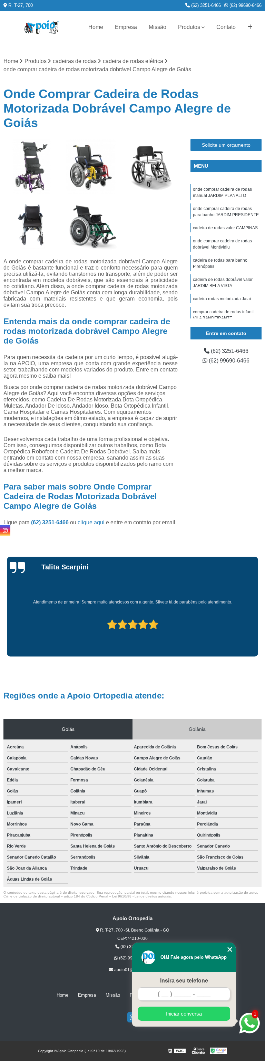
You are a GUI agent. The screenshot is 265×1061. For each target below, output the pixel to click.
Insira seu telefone (184, 981)
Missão (157, 27)
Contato (226, 27)
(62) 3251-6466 (205, 5)
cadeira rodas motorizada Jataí (222, 298)
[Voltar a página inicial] (41, 27)
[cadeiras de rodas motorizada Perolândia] (31, 167)
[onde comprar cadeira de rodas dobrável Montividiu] (91, 225)
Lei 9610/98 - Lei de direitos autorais (141, 896)
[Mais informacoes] (250, 27)
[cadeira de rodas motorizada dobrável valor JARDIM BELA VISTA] (31, 225)
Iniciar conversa (184, 1014)
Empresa (126, 27)
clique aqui (91, 522)
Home (95, 27)
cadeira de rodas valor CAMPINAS (225, 227)
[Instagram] (5, 530)
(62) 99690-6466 (245, 5)
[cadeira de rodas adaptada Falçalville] (91, 167)
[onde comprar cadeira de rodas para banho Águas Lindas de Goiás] (150, 167)
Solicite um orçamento (226, 145)
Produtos (189, 27)
